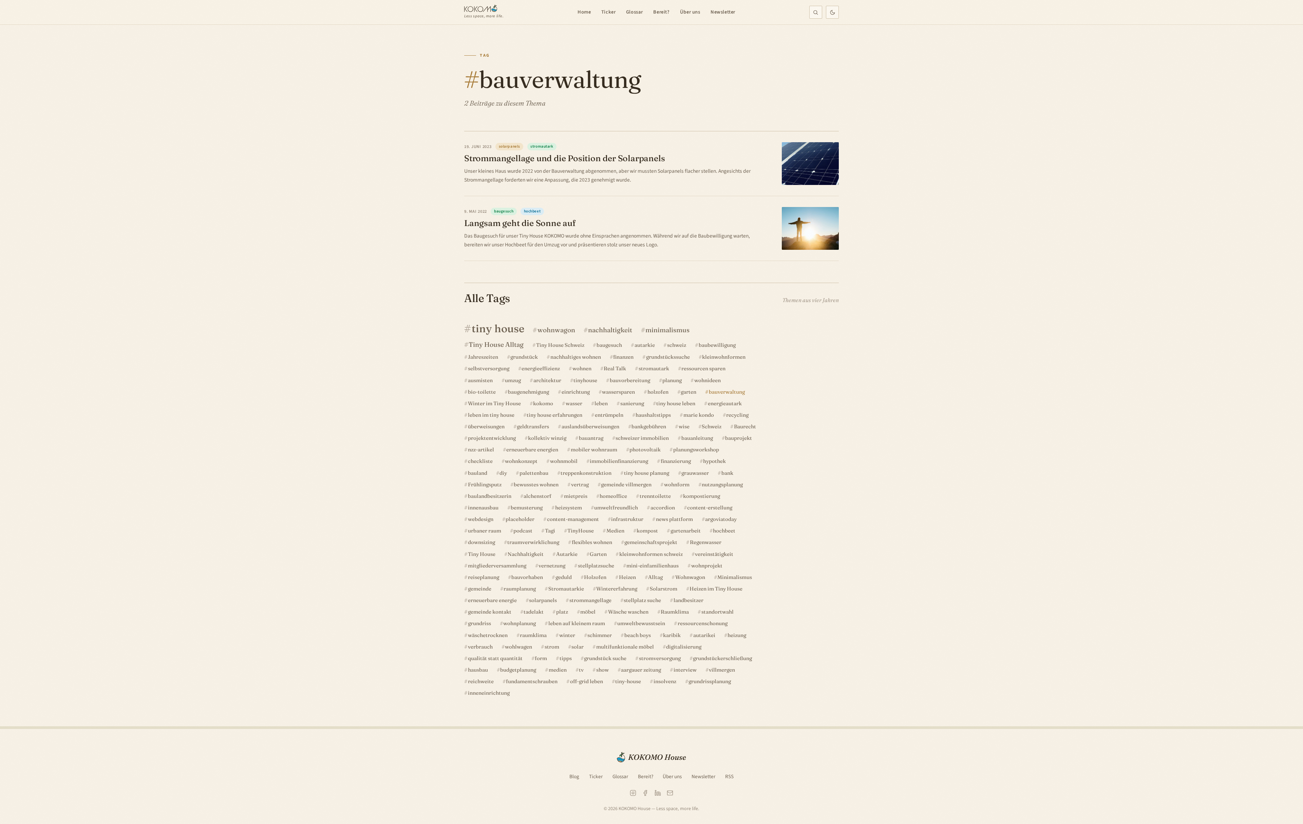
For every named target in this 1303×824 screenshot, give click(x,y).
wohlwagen (518, 646)
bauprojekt (738, 438)
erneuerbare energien (532, 449)
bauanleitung (697, 438)
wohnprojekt (706, 565)
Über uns (690, 12)
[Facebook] (645, 793)
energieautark (725, 403)
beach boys (637, 635)
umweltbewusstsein (641, 623)
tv (581, 670)
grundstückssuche (668, 357)
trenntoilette (655, 496)
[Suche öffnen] (815, 12)
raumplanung (520, 588)
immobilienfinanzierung (619, 461)
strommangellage (590, 600)
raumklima (533, 635)
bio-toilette (482, 392)
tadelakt (534, 611)
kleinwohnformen (723, 357)
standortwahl (717, 611)
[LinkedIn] (658, 793)
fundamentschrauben (532, 681)
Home (584, 12)
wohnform (677, 484)
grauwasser (695, 473)
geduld (563, 577)
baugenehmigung (528, 392)
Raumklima (675, 611)
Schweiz (711, 426)
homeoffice (613, 496)
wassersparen (618, 392)
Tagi (550, 530)
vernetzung (552, 565)
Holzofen (595, 577)
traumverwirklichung (533, 542)
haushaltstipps (653, 415)
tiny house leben (675, 403)
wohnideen (707, 380)
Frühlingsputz (485, 484)
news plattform (674, 519)
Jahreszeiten (483, 357)
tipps (566, 658)
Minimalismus (734, 577)
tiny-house (628, 681)
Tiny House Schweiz (560, 345)
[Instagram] (633, 793)
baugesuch (609, 345)
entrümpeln (609, 415)
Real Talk (615, 368)
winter (567, 635)
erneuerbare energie (492, 600)
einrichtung (576, 392)
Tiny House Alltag (496, 344)
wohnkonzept (521, 461)
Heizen (627, 577)
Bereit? (661, 12)
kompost (647, 530)
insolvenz (665, 681)
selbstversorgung (488, 368)
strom (552, 646)
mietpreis (575, 496)
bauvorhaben (527, 577)
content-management (573, 519)
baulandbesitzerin (489, 496)
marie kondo (698, 415)
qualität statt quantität (495, 658)
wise (684, 426)
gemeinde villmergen (626, 484)
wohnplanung (519, 623)
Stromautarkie (566, 588)
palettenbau (534, 473)
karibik (672, 635)
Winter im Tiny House (494, 403)
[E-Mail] (670, 793)
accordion (662, 507)
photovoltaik (645, 449)
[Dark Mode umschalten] (832, 12)
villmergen (722, 670)
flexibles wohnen (592, 542)
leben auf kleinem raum (576, 623)
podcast (522, 530)
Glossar (634, 12)
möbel (588, 611)
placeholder (520, 519)
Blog (574, 776)
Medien (615, 530)
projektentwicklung (492, 438)
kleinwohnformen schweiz (651, 554)
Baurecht (745, 426)
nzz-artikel (481, 449)
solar (577, 646)
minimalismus (667, 330)
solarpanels (543, 600)
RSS (729, 776)
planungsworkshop (696, 449)
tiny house (498, 328)
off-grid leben (586, 681)
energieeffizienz (541, 368)
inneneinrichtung (489, 693)
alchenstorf (537, 496)
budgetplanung (518, 670)
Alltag (655, 577)
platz (562, 611)
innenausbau (483, 507)
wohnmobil (564, 461)
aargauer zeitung (641, 670)
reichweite (481, 681)
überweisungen (486, 426)
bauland (477, 473)
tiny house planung (646, 473)
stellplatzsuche (596, 565)
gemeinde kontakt (489, 611)
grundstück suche (605, 658)
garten (688, 392)
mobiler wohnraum (594, 449)
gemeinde (479, 588)
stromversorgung (660, 658)
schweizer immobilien (642, 438)
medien (558, 670)
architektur (547, 380)
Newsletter (723, 12)
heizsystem (568, 507)
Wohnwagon (690, 577)
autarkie (645, 345)
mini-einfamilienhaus (652, 565)
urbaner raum (484, 530)
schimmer (599, 635)
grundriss (479, 623)
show (602, 670)
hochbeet (724, 530)
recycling (737, 415)
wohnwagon (556, 330)
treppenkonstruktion (586, 473)
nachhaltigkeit (610, 330)
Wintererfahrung (616, 588)
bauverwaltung (727, 392)
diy (503, 473)
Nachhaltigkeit (526, 554)
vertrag (580, 484)
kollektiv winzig (547, 438)
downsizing (481, 542)
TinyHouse (580, 530)
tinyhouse (585, 380)
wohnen (581, 368)
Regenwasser (705, 542)
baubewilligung (717, 345)
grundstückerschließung (722, 658)
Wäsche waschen (628, 611)
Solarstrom (663, 588)
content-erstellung (709, 507)
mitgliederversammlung (497, 565)
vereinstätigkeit (714, 554)
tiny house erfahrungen (554, 415)
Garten (598, 554)
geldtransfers (533, 426)
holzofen (657, 392)
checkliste (480, 461)
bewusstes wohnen (536, 484)
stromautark (654, 368)
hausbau (478, 670)
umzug (513, 380)
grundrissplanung (709, 681)
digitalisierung (683, 646)
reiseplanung (483, 577)
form (541, 658)
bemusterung (527, 507)
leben (601, 403)
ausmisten (480, 380)
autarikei (704, 635)
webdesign (480, 519)
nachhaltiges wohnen (575, 357)
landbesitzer (688, 600)
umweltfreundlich (616, 507)
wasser (574, 403)
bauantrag (591, 438)
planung (672, 380)
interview (685, 670)
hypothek (714, 461)
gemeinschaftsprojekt (650, 542)
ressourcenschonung (703, 623)
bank (727, 473)
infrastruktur (627, 519)
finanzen (623, 357)
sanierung (632, 403)
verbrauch (480, 646)
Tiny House (481, 554)
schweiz (676, 345)
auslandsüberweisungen (590, 426)
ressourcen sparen (703, 368)
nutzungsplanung (722, 484)
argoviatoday (721, 519)
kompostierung (701, 496)
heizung (737, 635)
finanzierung (676, 461)
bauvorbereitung (630, 380)
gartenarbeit (686, 530)
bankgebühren (648, 426)
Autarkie (567, 554)
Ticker (608, 12)
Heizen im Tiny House (716, 588)
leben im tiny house (491, 415)
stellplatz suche (642, 600)
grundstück (524, 357)
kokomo (543, 403)
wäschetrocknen (488, 635)
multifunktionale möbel (625, 646)
